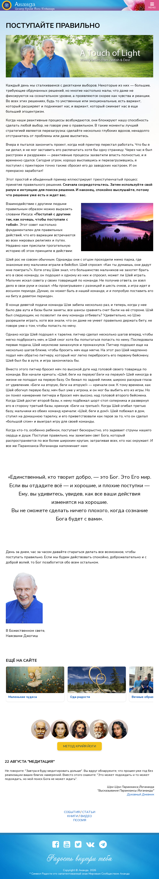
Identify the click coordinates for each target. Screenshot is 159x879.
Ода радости (80, 697)
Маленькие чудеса (22, 697)
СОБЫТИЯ (72, 812)
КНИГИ (72, 816)
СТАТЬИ (88, 812)
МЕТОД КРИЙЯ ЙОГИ (79, 746)
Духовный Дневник (140, 794)
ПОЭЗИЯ (79, 820)
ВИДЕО (86, 816)
